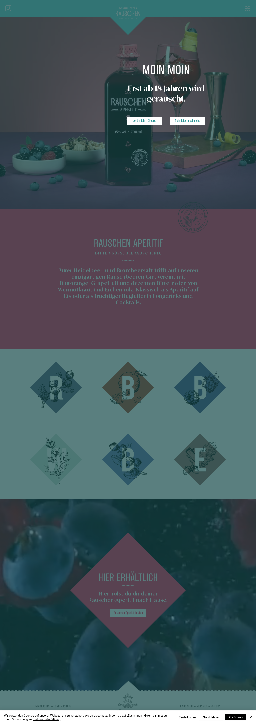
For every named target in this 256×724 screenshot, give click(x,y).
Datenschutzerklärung (47, 719)
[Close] (251, 717)
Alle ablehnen (211, 717)
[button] (144, 121)
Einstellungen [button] (187, 717)
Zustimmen (236, 717)
